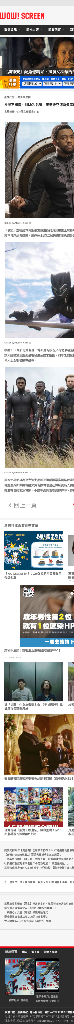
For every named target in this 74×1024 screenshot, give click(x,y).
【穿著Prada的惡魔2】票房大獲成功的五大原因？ (33, 855)
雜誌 (24, 952)
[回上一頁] (22, 505)
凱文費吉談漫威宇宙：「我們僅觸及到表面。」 (30, 908)
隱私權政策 (36, 1012)
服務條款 (22, 1012)
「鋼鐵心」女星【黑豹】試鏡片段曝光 (26, 912)
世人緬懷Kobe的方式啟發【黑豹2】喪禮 (27, 921)
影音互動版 (50, 952)
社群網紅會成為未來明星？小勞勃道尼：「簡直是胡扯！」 (37, 863)
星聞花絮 (54, 29)
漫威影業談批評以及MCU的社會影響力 (26, 917)
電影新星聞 (24, 97)
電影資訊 (10, 29)
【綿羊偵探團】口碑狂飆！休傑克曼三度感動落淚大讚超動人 (39, 859)
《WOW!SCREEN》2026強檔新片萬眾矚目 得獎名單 (32, 575)
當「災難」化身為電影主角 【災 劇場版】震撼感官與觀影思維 (33, 706)
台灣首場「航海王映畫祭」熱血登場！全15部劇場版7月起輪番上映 (32, 832)
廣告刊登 (10, 1012)
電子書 (35, 952)
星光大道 (32, 29)
